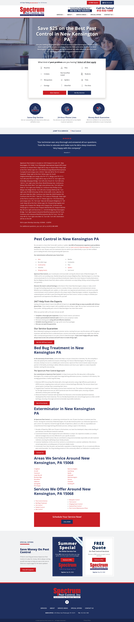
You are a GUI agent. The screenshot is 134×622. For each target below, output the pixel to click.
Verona (70, 479)
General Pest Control (75, 506)
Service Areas (81, 15)
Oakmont (36, 481)
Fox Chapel (37, 486)
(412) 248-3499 (53, 226)
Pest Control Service (41, 501)
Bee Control (39, 509)
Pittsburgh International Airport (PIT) (50, 165)
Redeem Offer (67, 560)
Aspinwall (70, 475)
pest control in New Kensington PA (81, 247)
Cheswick (70, 481)
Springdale (37, 483)
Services (60, 15)
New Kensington (72, 477)
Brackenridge (38, 477)
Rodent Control (40, 507)
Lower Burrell (38, 475)
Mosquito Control (74, 500)
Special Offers (96, 15)
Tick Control (72, 502)
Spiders (70, 267)
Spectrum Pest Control (27, 163)
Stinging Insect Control (75, 504)
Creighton (37, 469)
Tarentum (37, 473)
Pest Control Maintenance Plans (78, 508)
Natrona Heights (72, 469)
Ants (39, 259)
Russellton (37, 479)
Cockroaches (41, 265)
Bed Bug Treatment (41, 503)
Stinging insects (42, 270)
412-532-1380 (105, 10)
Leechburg (71, 471)
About (69, 15)
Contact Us (108, 15)
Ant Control (39, 505)
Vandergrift (71, 483)
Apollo (69, 473)
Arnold (36, 471)
